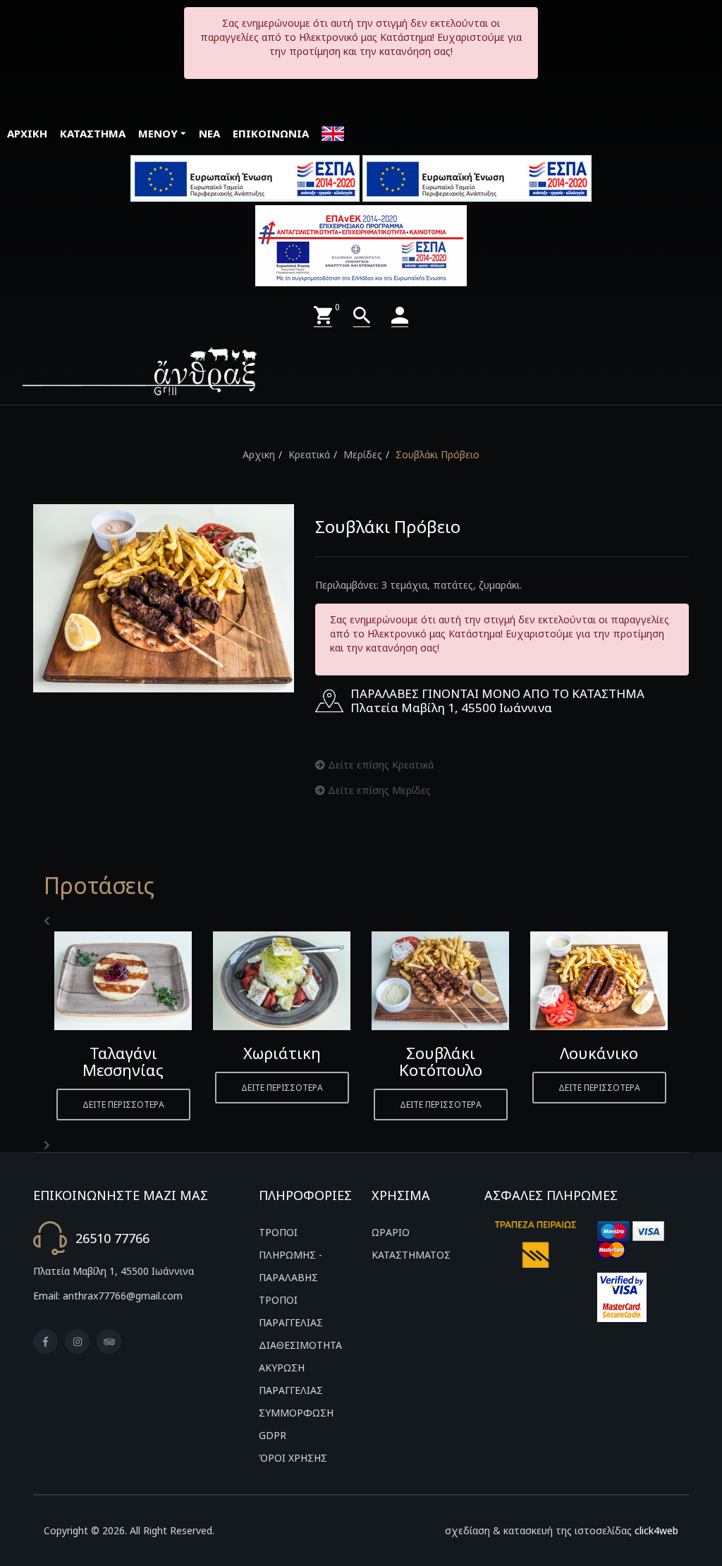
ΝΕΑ (209, 133)
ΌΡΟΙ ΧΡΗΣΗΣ (293, 1457)
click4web (656, 1530)
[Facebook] (45, 1341)
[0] (323, 315)
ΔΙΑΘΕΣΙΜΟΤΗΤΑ (300, 1345)
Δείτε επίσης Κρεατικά (379, 764)
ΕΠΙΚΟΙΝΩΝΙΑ (271, 133)
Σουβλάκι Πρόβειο (437, 454)
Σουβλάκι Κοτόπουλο (440, 1061)
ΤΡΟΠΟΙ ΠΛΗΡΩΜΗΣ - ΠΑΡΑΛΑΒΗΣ (290, 1254)
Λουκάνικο (599, 1052)
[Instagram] (77, 1341)
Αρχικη (259, 454)
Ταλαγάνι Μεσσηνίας (123, 1061)
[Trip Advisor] (109, 1341)
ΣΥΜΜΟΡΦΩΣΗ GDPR (296, 1424)
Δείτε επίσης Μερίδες (378, 790)
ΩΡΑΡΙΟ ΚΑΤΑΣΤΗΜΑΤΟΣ (411, 1243)
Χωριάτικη (282, 1052)
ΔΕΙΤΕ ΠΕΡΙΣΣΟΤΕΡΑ (123, 1105)
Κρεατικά (309, 454)
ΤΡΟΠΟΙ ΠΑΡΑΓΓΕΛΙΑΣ (291, 1311)
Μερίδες (362, 454)
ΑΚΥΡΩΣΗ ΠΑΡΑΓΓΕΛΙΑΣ (291, 1379)
